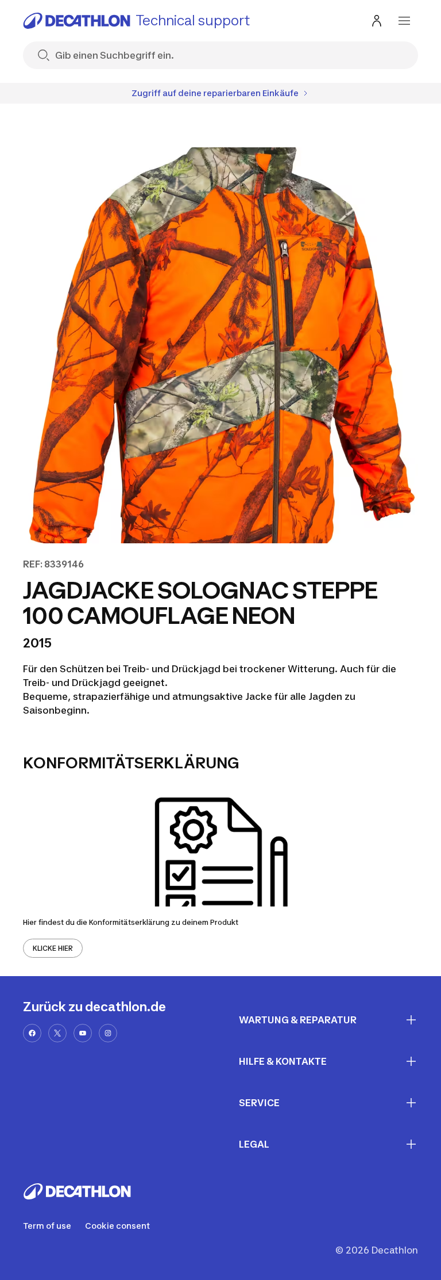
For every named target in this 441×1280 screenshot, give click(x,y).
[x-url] (57, 1033)
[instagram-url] (108, 1033)
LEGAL (254, 1144)
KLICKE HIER (53, 948)
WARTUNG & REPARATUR (298, 1020)
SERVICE (259, 1102)
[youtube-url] (83, 1033)
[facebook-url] (32, 1033)
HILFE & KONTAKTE (283, 1061)
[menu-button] (404, 21)
